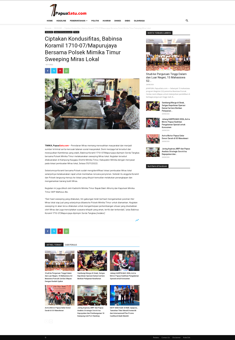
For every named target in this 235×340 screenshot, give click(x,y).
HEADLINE (61, 20)
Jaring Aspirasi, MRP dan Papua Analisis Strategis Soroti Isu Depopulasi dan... (176, 151)
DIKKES (117, 20)
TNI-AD (76, 32)
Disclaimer (176, 337)
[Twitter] (54, 70)
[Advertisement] (92, 137)
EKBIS (127, 20)
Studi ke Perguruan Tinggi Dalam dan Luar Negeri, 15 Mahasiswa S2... (166, 77)
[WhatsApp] (66, 70)
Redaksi (156, 337)
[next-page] (51, 321)
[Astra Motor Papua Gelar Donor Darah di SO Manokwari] (60, 295)
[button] (187, 21)
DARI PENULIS (71, 245)
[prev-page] (46, 321)
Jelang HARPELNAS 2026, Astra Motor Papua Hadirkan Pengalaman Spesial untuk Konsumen (124, 276)
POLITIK (95, 20)
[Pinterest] (60, 70)
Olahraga (139, 20)
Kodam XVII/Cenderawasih (63, 32)
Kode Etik (186, 337)
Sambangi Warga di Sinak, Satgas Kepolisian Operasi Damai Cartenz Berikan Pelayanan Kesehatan (91, 276)
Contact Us (166, 337)
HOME (50, 20)
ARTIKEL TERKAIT (54, 245)
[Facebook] (47, 70)
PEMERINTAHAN (77, 20)
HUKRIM (107, 20)
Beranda (48, 28)
